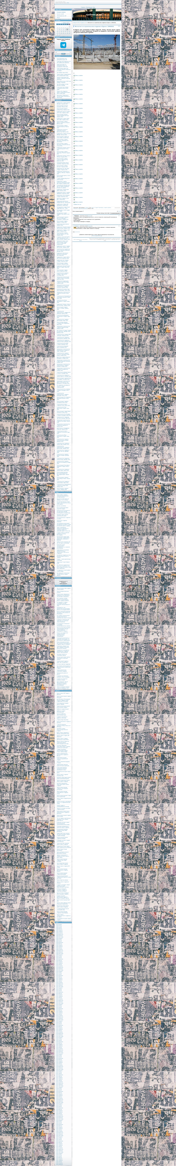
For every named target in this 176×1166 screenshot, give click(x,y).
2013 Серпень (59, 1015)
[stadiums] (76, 227)
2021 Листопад (59, 1152)
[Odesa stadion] (78, 75)
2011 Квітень (59, 976)
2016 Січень (59, 1055)
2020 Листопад (59, 1135)
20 (65, 31)
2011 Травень (59, 978)
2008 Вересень (59, 934)
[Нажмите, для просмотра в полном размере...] (97, 69)
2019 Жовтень (59, 1117)
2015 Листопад (59, 1052)
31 (59, 34)
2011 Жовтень (59, 985)
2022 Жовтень (59, 1164)
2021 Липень (59, 1146)
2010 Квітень (59, 960)
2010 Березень (59, 959)
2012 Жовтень (59, 1001)
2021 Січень (59, 1138)
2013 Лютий (59, 1007)
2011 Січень (59, 972)
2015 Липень (59, 1047)
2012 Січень (59, 989)
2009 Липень (59, 948)
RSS (68, 2)
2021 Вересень (59, 1149)
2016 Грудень (59, 1070)
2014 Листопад (59, 1036)
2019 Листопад (59, 1118)
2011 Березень (59, 975)
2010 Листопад (59, 970)
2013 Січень (59, 1005)
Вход (100, 235)
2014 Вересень (59, 1033)
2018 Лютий (59, 1090)
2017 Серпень (59, 1081)
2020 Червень (59, 1128)
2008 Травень (59, 930)
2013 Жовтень (59, 1018)
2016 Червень (59, 1062)
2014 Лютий (59, 1023)
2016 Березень (59, 1058)
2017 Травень (59, 1077)
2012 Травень (59, 994)
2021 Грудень (59, 1153)
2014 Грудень (59, 1037)
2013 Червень (59, 1012)
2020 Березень (59, 1124)
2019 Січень (59, 1105)
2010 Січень (59, 956)
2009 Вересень (59, 950)
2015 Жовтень (59, 1051)
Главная (83, 7)
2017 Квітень (59, 1076)
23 (57, 32)
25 (61, 32)
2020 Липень (59, 1130)
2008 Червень (59, 931)
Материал (89, 215)
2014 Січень (59, 1022)
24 (59, 32)
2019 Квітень (59, 1109)
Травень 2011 (66, 22)
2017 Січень (59, 1072)
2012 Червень (59, 996)
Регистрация (89, 7)
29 (69, 32)
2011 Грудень (59, 988)
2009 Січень (59, 939)
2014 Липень (59, 1030)
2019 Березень (59, 1107)
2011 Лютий (59, 974)
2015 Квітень (59, 1043)
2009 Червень (59, 946)
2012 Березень (59, 992)
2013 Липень (59, 1014)
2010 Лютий (59, 957)
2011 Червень (59, 979)
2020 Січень (59, 1121)
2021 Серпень (59, 1147)
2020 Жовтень (59, 1134)
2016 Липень (59, 1063)
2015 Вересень (59, 1050)
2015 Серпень (59, 1048)
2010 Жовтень (59, 968)
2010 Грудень (59, 971)
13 (65, 29)
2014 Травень (59, 1027)
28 (67, 32)
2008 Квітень (59, 928)
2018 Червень (59, 1095)
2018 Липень (59, 1096)
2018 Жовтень (59, 1101)
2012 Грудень (59, 1004)
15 (69, 29)
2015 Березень (59, 1041)
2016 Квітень (59, 1059)
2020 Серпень (59, 1131)
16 (57, 31)
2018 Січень (59, 1088)
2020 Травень (59, 1127)
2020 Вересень (59, 1132)
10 (59, 29)
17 (59, 31)
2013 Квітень (59, 1010)
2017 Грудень (59, 1087)
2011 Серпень (59, 982)
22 (69, 31)
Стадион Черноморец (99, 207)
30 (57, 34)
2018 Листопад (59, 1102)
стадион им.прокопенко (82, 208)
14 (67, 29)
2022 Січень (59, 1154)
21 (67, 31)
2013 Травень (59, 1011)
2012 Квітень (59, 993)
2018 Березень (59, 1091)
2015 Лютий (59, 1040)
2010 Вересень (59, 967)
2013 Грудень (59, 1021)
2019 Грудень (59, 1120)
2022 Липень (59, 1161)
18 (61, 31)
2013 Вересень (59, 1016)
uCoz (80, 240)
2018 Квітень (59, 1092)
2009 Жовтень (59, 952)
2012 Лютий (59, 990)
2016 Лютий (59, 1056)
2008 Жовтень (59, 935)
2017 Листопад (59, 1085)
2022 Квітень (59, 1157)
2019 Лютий (59, 1106)
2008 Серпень (59, 932)
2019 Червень (59, 1112)
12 (63, 29)
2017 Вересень (59, 1083)
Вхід (94, 7)
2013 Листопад (59, 1019)
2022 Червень (59, 1160)
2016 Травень (59, 1061)
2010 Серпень (59, 965)
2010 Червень (59, 963)
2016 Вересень (59, 1066)
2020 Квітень (59, 1125)
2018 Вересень (59, 1099)
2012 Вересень (59, 1000)
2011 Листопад (59, 986)
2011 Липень (59, 981)
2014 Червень (59, 1029)
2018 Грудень (59, 1103)
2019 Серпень (59, 1114)
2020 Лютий (59, 1123)
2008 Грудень (59, 938)
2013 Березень (59, 1008)
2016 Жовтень (59, 1067)
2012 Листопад (59, 1003)
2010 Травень (59, 961)
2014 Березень (59, 1025)
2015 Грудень (59, 1054)
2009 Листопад (59, 953)
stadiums (87, 207)
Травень (83, 22)
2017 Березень (59, 1074)
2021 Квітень (59, 1142)
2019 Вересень (59, 1116)
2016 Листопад (59, 1069)
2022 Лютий (59, 1156)
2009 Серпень (59, 949)
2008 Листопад (59, 936)
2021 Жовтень (59, 1150)
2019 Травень (59, 1110)
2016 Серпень (59, 1065)
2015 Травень (59, 1044)
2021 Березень (59, 1141)
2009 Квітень (59, 943)
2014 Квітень (59, 1026)
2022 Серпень (59, 1163)
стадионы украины (107, 207)
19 (63, 31)
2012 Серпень (59, 999)
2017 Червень (59, 1079)
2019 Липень (59, 1113)
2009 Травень (59, 945)
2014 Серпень (59, 1032)
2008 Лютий (59, 927)
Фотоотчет (75, 208)
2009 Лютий (59, 941)
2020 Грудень (59, 1136)
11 (61, 29)
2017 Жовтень (59, 1084)
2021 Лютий (59, 1139)
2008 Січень (59, 925)
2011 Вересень (59, 983)
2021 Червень (59, 1145)
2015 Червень (59, 1045)
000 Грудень (59, 924)
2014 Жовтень (59, 1034)
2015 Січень (59, 1039)
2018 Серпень (59, 1098)
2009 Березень (59, 942)
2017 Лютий (59, 1073)
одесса (93, 207)
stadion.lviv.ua (77, 204)
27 (65, 32)
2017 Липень (59, 1080)
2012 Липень (59, 997)
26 (63, 32)
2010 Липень (59, 964)
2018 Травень (59, 1094)
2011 (79, 22)
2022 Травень (59, 1158)
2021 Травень (59, 1143)
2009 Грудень (59, 954)
